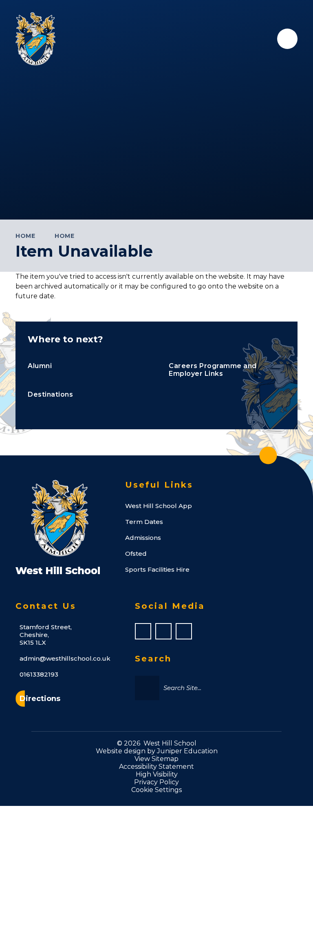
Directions (40, 698)
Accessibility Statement (156, 766)
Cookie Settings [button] (156, 790)
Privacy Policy (156, 782)
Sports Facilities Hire (157, 569)
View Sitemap (156, 759)
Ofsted (136, 553)
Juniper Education (187, 751)
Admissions (143, 537)
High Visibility (157, 774)
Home (25, 236)
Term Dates (144, 522)
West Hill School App (158, 506)
